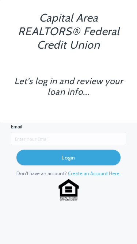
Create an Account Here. (94, 173)
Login (68, 157)
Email (16, 126)
